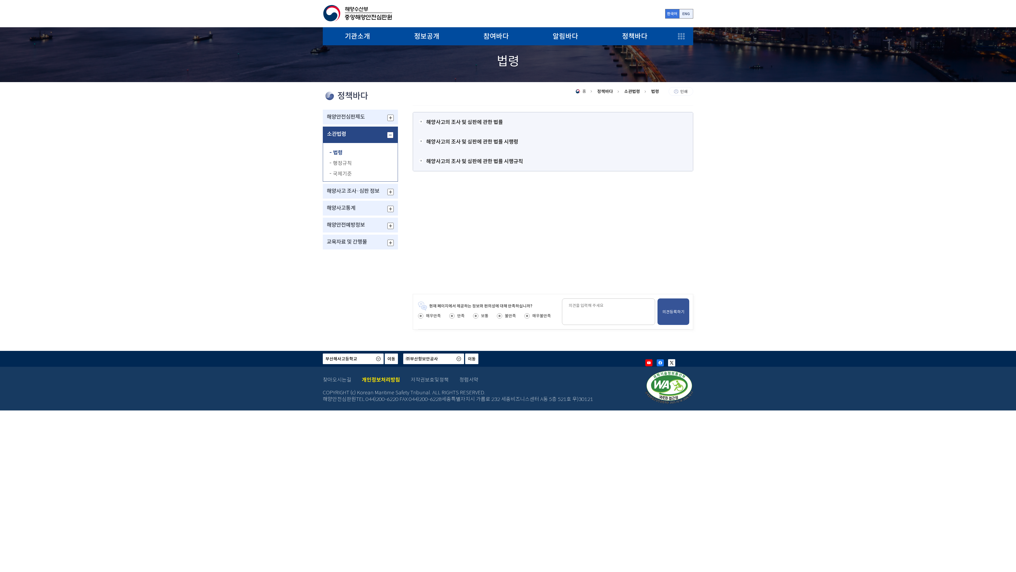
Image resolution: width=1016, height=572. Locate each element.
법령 (338, 152)
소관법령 (336, 134)
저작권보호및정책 (430, 380)
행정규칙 (342, 163)
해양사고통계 (341, 208)
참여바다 (496, 36)
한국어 (672, 13)
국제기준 (342, 174)
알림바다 (565, 36)
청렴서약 (468, 380)
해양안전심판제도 (346, 117)
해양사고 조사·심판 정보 (353, 191)
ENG (686, 13)
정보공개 (426, 36)
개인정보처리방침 (381, 380)
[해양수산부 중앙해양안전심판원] (357, 14)
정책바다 (634, 36)
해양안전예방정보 (346, 225)
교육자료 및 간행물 (347, 242)
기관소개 (357, 36)
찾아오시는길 (337, 380)
